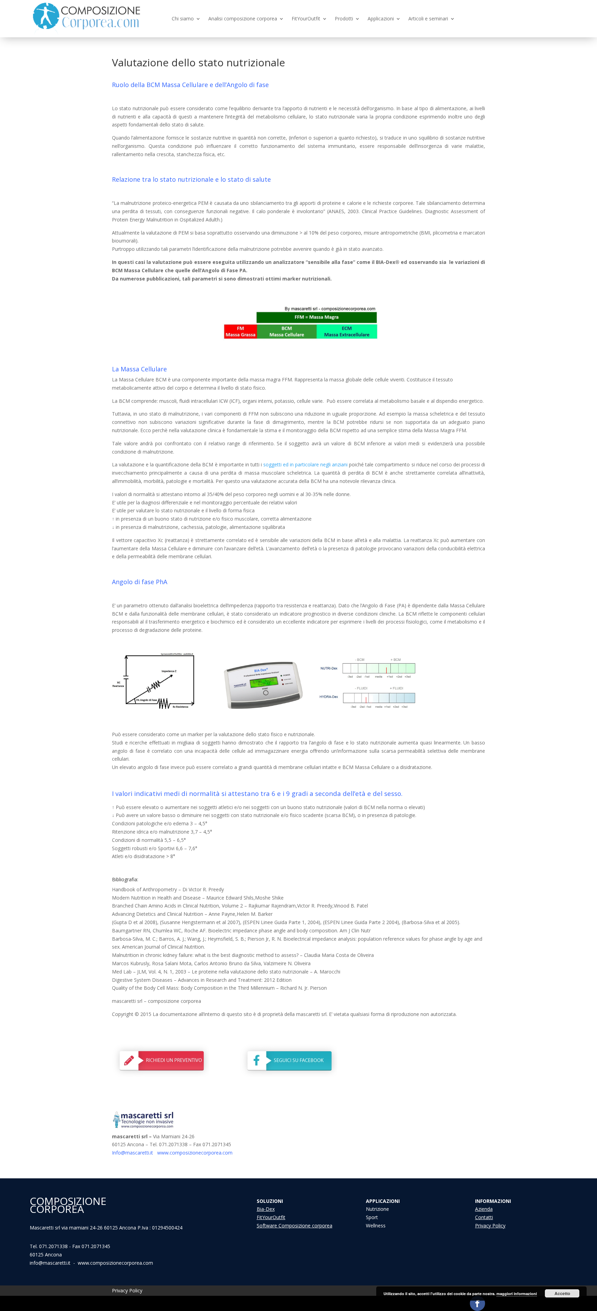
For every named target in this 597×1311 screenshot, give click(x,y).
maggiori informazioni (516, 1293)
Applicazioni (381, 19)
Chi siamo (183, 19)
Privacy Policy (490, 1225)
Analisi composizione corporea (242, 19)
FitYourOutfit (306, 19)
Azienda (484, 1209)
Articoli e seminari (428, 19)
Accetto (562, 1293)
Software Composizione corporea (294, 1225)
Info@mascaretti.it (132, 1152)
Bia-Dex (266, 1209)
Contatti (484, 1217)
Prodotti (344, 19)
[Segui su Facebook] (477, 1303)
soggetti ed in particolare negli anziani (305, 464)
